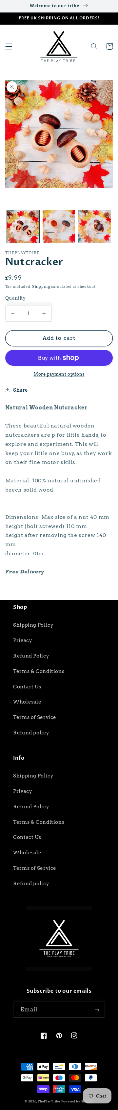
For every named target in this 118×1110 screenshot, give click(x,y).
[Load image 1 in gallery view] (23, 226)
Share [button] (20, 390)
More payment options (59, 374)
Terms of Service (34, 717)
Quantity (15, 298)
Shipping (41, 287)
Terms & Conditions (38, 671)
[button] (8, 46)
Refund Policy (31, 656)
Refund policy (31, 733)
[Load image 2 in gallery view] (59, 226)
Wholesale (27, 702)
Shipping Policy (33, 625)
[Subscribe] (97, 1010)
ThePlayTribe (49, 1101)
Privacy (22, 640)
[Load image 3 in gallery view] (94, 226)
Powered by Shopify (77, 1101)
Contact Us (27, 687)
